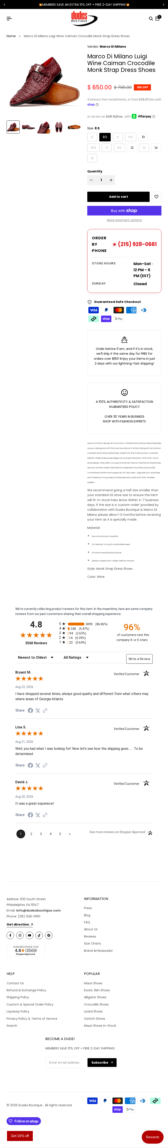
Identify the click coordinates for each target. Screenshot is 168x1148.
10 (143, 137)
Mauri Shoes (93, 983)
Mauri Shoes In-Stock (100, 1025)
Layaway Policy (18, 1011)
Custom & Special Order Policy (30, 1004)
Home (11, 36)
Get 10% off (20, 1136)
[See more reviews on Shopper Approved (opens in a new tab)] (45, 710)
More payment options (124, 220)
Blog (87, 915)
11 (109, 147)
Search (12, 1025)
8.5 (105, 137)
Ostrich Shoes (94, 1018)
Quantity (94, 171)
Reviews (90, 936)
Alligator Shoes (95, 997)
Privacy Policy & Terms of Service (32, 1018)
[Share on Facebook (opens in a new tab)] (30, 710)
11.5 (121, 147)
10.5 (95, 147)
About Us (91, 929)
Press (88, 908)
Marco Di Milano (113, 46)
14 (156, 148)
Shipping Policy (18, 997)
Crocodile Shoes (96, 1004)
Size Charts (92, 943)
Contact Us (15, 983)
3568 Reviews (41, 643)
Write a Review (139, 659)
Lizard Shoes (93, 1011)
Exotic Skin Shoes (97, 990)
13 (146, 147)
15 (94, 158)
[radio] (84, 623)
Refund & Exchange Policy (26, 990)
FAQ (87, 922)
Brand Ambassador (98, 950)
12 (132, 148)
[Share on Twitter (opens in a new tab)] (37, 710)
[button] (156, 197)
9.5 (132, 137)
